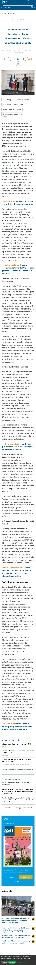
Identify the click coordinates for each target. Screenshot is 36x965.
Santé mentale (23, 100)
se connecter (27, 2)
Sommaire (10, 877)
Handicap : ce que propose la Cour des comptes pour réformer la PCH (18, 447)
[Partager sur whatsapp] (23, 59)
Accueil (4, 13)
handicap (6, 168)
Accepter (12, 962)
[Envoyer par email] (29, 59)
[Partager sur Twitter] (12, 59)
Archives (18, 882)
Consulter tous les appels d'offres (17, 808)
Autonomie (11, 13)
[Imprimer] (18, 63)
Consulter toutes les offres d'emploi (17, 769)
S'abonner (26, 877)
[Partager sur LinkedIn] (18, 59)
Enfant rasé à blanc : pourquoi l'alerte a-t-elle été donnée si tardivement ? (17, 726)
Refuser (4, 962)
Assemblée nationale (12, 109)
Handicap (7, 100)
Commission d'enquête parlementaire (12, 115)
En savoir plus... (21, 962)
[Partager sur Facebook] (6, 59)
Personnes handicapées (13, 104)
